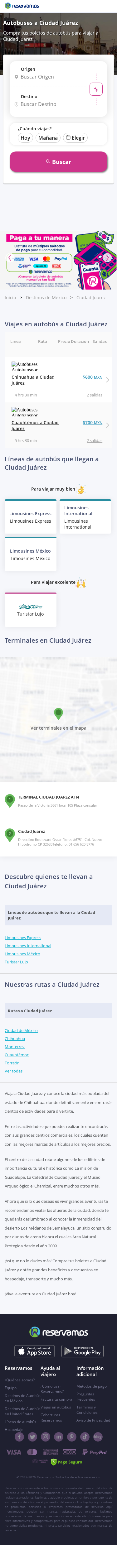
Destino (29, 96)
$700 (92, 422)
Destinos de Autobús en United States (23, 1411)
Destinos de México (46, 297)
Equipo (11, 1387)
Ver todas (13, 1071)
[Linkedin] (58, 1437)
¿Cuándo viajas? (34, 129)
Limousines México (22, 954)
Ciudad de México (21, 1030)
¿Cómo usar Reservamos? (52, 1389)
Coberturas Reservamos (51, 1417)
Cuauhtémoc (17, 1055)
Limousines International (28, 945)
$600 (92, 377)
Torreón (12, 1063)
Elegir (78, 137)
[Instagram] (45, 1437)
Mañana (48, 137)
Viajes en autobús (56, 1407)
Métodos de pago (91, 1386)
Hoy (25, 137)
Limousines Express (23, 937)
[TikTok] (85, 1437)
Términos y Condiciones (87, 1409)
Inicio (10, 297)
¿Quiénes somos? (20, 1380)
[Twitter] (32, 1437)
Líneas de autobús (20, 1421)
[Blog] (98, 1437)
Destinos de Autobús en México (23, 1398)
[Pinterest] (71, 1437)
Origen (28, 69)
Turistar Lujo (16, 962)
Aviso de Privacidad (93, 1420)
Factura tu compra (56, 1399)
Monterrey (15, 1046)
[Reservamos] (22, 6)
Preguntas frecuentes (85, 1396)
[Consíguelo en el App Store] (34, 1351)
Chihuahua (15, 1038)
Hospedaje (14, 1429)
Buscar (61, 162)
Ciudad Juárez (91, 297)
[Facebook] (19, 1437)
